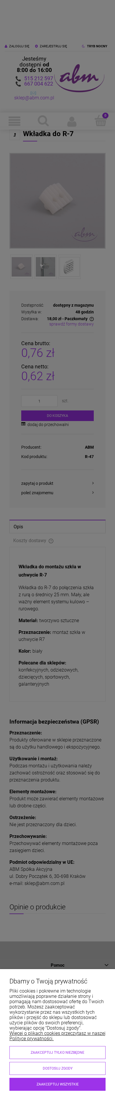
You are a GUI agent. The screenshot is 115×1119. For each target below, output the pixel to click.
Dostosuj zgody (58, 1068)
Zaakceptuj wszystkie (58, 1084)
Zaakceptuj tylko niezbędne (57, 1052)
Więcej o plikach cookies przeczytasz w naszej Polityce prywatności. (57, 1036)
